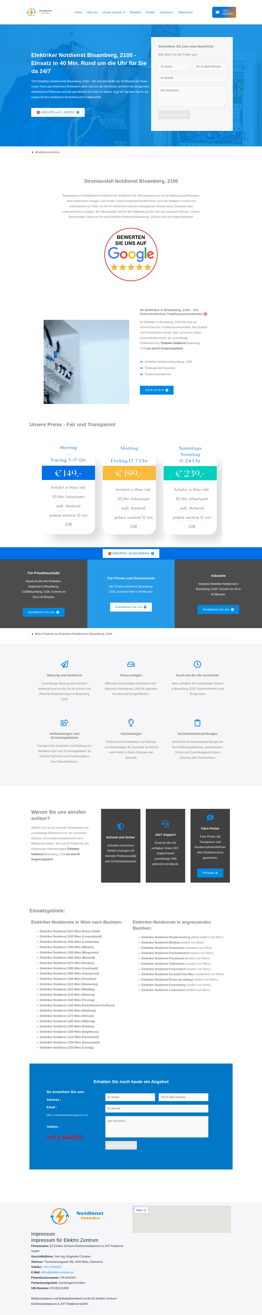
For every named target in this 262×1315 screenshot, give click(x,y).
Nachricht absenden (174, 114)
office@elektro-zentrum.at (57, 1272)
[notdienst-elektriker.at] (41, 12)
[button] (131, 152)
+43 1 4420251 (52, 1267)
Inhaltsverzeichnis (47, 152)
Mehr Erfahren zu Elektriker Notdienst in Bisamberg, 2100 (73, 633)
